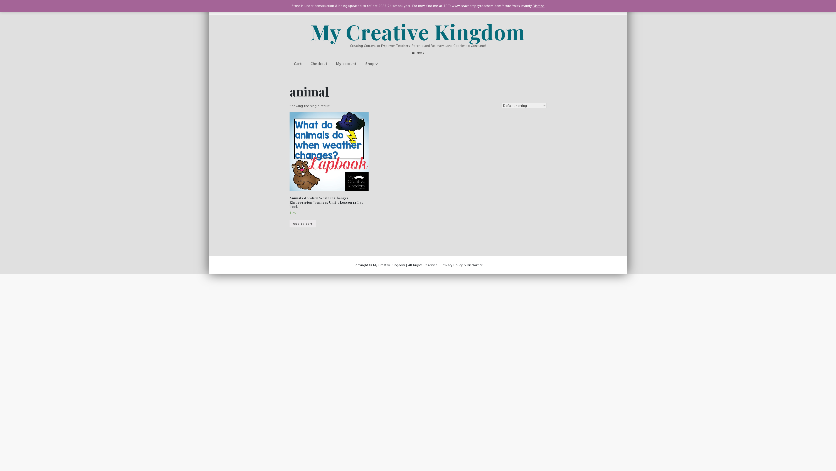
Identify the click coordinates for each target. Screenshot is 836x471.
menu (420, 52)
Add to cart (303, 224)
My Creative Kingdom (418, 32)
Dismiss (539, 6)
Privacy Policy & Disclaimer (462, 265)
